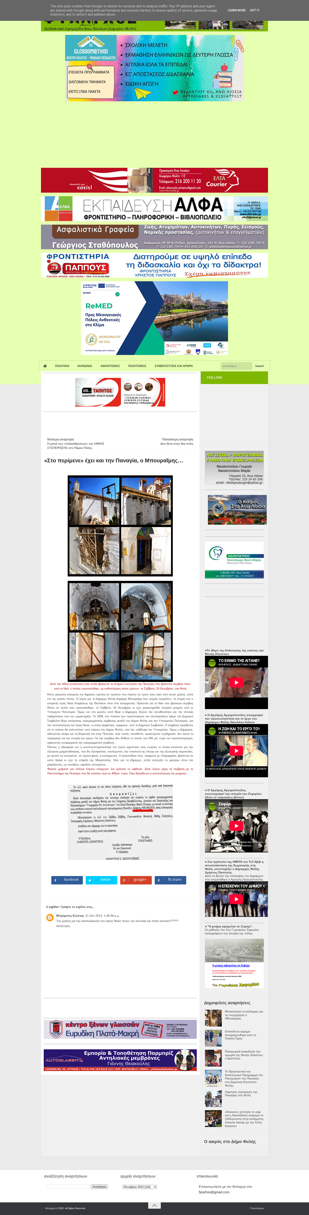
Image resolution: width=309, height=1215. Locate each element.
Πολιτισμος (137, 366)
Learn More (237, 10)
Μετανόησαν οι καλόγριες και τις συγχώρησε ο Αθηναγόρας (244, 1015)
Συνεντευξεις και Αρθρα (174, 366)
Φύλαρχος (50, 1208)
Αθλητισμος (110, 366)
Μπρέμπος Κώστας (70, 915)
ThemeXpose (257, 1208)
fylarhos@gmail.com (214, 1192)
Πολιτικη (62, 366)
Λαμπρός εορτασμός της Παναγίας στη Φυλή (241, 1093)
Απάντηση (63, 926)
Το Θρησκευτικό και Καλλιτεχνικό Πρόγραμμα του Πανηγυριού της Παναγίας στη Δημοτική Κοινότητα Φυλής (244, 1078)
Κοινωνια (85, 366)
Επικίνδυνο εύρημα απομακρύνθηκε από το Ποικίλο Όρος (240, 1035)
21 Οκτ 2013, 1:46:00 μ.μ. (102, 915)
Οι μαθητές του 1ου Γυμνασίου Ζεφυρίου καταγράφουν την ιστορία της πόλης (232, 931)
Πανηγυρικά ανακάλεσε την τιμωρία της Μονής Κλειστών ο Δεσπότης (244, 1055)
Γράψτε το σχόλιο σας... (78, 906)
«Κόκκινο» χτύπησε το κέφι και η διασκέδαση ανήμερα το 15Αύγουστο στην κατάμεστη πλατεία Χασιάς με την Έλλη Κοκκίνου (244, 1119)
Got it (255, 10)
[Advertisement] (154, 132)
